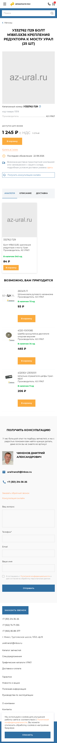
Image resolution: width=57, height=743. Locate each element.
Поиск (52, 13)
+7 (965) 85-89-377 (11, 631)
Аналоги (9, 193)
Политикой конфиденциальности (35, 576)
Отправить (28, 588)
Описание (25, 193)
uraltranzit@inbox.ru (19, 472)
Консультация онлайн (13, 498)
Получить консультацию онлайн (24, 175)
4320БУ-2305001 (27, 373)
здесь (50, 167)
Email (5, 547)
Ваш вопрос (8, 506)
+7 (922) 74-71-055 (10, 625)
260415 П (23, 291)
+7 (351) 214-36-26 (49, 4)
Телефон (7, 532)
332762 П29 (9, 239)
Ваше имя (7, 561)
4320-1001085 (25, 330)
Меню (4, 4)
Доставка (42, 193)
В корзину (12, 141)
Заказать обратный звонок (15, 493)
